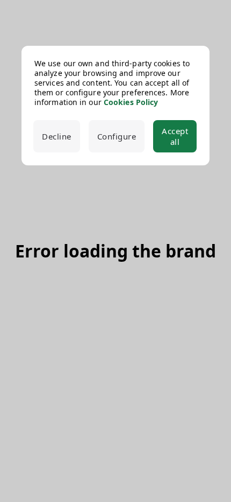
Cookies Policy (131, 102)
